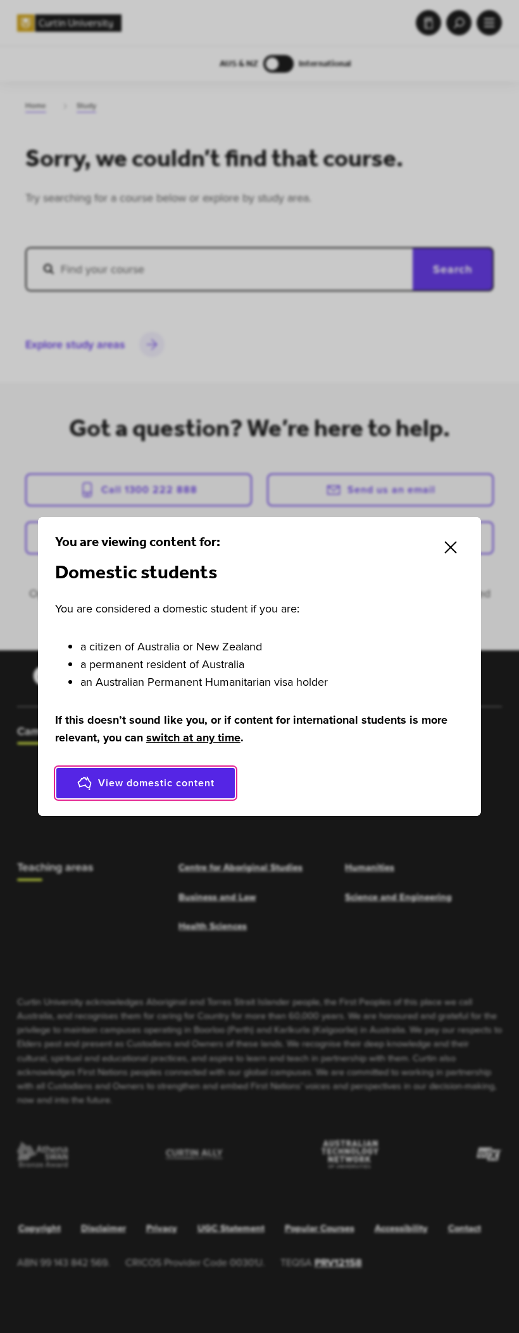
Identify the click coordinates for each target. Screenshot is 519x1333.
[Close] (451, 547)
